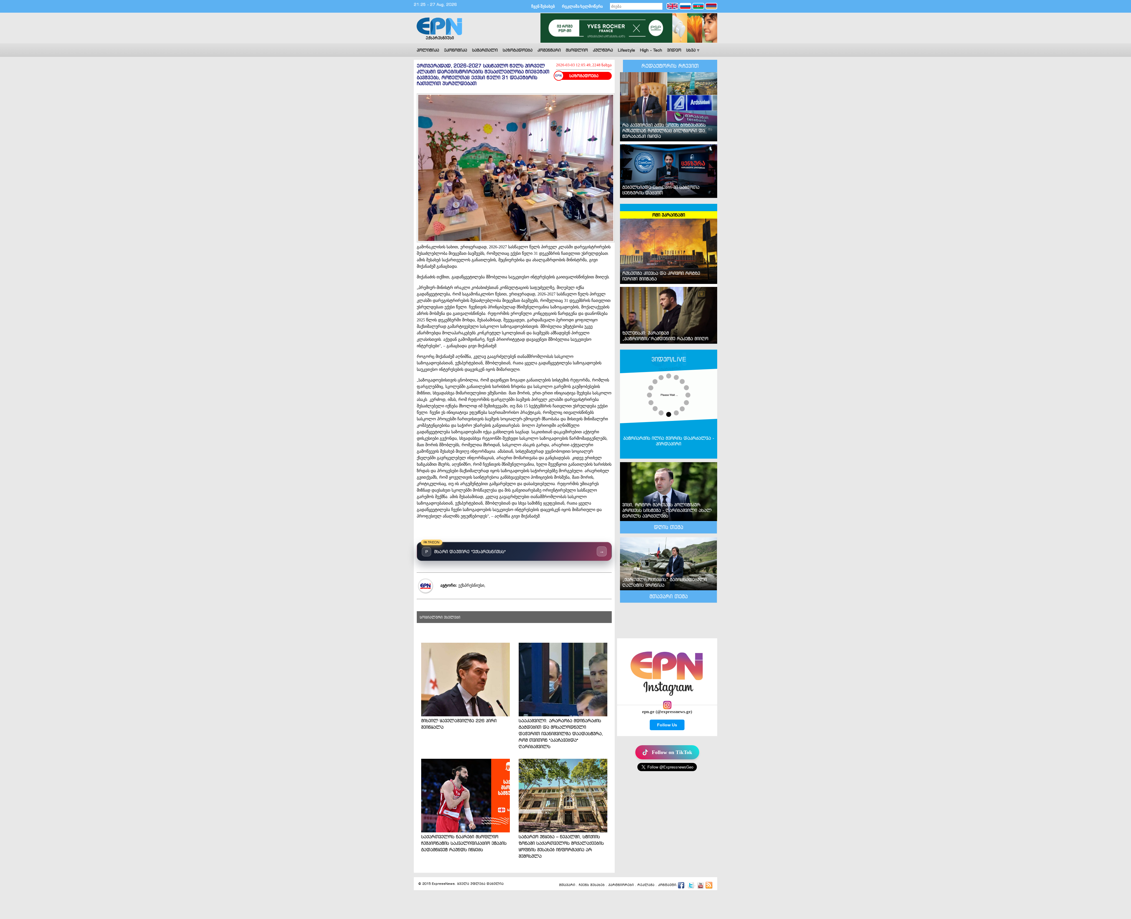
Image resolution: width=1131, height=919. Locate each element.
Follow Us (667, 725)
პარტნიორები (621, 885)
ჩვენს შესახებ (592, 885)
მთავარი (567, 885)
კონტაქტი (667, 885)
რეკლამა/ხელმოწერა (582, 6)
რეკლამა (645, 885)
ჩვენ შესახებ (543, 6)
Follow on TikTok (672, 752)
